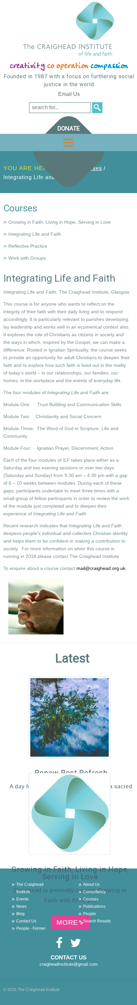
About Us (91, 884)
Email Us (69, 94)
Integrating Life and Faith (34, 234)
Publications (94, 906)
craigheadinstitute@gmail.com (69, 964)
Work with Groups (27, 258)
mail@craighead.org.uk (100, 568)
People (89, 913)
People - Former (31, 928)
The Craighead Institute (30, 888)
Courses (20, 208)
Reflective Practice (27, 246)
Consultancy (94, 891)
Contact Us (26, 921)
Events (22, 899)
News (21, 906)
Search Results (97, 921)
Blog (20, 913)
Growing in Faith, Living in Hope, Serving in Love (59, 222)
